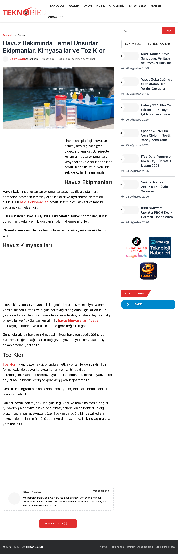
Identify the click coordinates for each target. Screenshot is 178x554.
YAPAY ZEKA (137, 5)
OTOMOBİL (116, 5)
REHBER (155, 5)
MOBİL (100, 5)
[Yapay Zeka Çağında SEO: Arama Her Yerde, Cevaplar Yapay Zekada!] (130, 81)
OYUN (88, 5)
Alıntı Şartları (145, 546)
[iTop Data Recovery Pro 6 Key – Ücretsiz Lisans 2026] (130, 158)
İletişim (130, 546)
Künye (103, 546)
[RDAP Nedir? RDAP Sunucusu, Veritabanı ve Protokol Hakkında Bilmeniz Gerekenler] (130, 56)
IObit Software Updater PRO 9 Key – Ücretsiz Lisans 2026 (157, 212)
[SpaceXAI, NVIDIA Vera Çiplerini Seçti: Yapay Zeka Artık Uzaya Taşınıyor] (130, 133)
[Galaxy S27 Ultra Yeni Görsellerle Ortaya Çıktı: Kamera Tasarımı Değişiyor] (130, 107)
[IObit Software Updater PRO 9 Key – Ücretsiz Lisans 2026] (130, 210)
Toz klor (9, 364)
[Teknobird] (24, 11)
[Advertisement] (32, 162)
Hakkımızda (117, 546)
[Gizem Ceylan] (15, 498)
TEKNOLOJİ (56, 5)
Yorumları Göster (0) (56, 523)
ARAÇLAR (54, 16)
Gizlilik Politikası (165, 546)
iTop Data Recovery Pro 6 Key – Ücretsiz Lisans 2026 (156, 161)
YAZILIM (73, 5)
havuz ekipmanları (34, 202)
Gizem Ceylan (18, 58)
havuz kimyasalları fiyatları (79, 321)
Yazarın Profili (102, 491)
